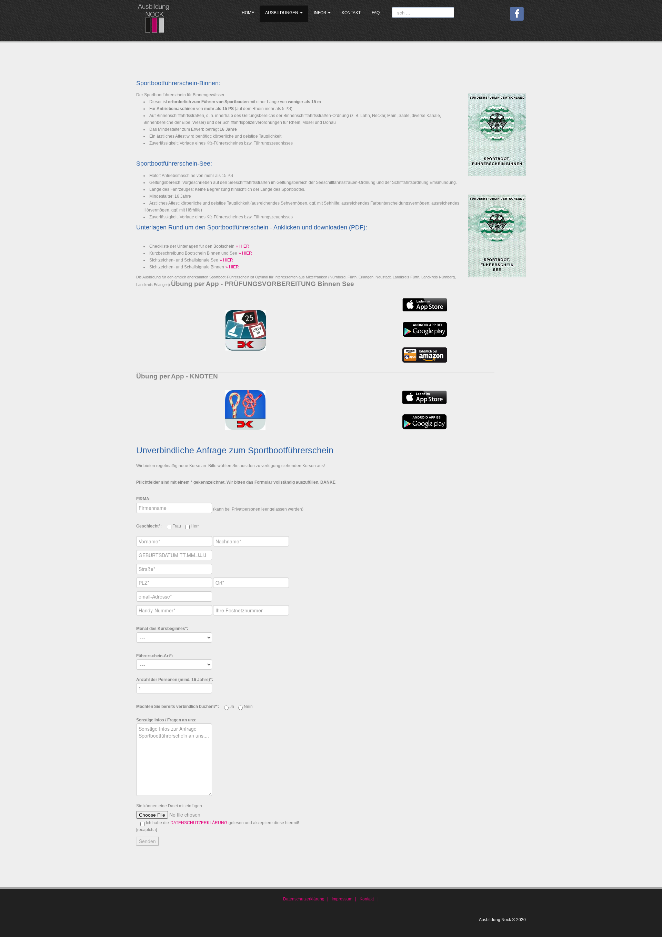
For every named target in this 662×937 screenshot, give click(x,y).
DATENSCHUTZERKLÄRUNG (198, 822)
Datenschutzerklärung (303, 899)
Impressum (342, 899)
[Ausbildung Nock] (154, 17)
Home (248, 12)
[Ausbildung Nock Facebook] (517, 14)
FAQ (376, 12)
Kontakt (351, 12)
